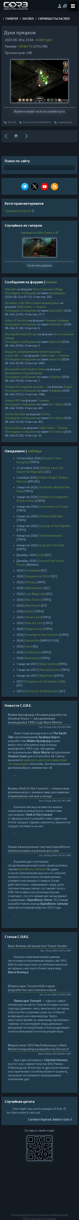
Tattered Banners (50, 535)
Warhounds (32, 658)
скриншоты (65, 122)
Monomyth (32, 605)
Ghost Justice (48, 664)
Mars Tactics (33, 600)
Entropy (30, 582)
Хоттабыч (56, 404)
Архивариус (57, 293)
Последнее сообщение (20, 293)
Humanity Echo (49, 670)
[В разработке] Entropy (21, 334)
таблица (35, 451)
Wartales (11, 289)
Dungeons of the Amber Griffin (45, 681)
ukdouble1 (56, 310)
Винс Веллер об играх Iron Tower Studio (37, 946)
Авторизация (59, 6)
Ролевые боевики (56, 320)
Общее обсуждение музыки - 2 (26, 387)
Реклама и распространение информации (39, 1215)
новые (51, 282)
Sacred (12, 122)
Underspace (33, 652)
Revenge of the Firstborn (42, 635)
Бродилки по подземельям (23, 373)
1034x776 (25, 47)
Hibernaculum (34, 588)
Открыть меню (73, 6)
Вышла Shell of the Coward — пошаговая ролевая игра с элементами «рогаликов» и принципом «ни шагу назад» (39, 792)
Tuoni (28, 646)
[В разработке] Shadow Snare (25, 369)
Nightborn (46, 675)
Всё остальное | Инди (48, 289)
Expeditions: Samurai (31, 869)
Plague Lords (33, 629)
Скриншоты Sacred (18, 211)
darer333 (55, 342)
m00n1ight (43, 40)
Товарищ (55, 390)
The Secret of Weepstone (42, 691)
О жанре (43, 400)
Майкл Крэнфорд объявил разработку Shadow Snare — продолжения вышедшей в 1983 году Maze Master (37, 718)
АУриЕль (55, 377)
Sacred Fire (32, 640)
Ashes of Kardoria (16, 320)
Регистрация (65, 6)
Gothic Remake (15, 414)
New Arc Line (34, 623)
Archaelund (32, 570)
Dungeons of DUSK (38, 576)
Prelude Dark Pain (51, 516)
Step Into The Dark (51, 545)
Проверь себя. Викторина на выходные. (32, 303)
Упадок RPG (13, 400)
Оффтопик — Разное (31, 307)
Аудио (67, 387)
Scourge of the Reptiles (54, 526)
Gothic (45, 414)
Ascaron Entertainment (37, 122)
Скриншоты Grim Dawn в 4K (39, 232)
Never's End (33, 617)
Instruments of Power (53, 506)
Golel (41, 555)
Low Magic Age (35, 594)
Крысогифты (13, 428)
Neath (29, 611)
